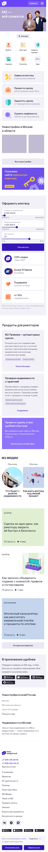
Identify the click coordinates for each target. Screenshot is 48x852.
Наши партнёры (9, 790)
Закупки (5, 807)
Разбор (8, 512)
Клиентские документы (13, 812)
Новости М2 (7, 798)
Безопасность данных (12, 816)
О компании (7, 772)
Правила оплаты (9, 803)
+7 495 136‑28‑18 (10, 759)
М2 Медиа (7, 794)
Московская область (11, 705)
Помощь (6, 785)
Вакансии (6, 776)
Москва (5, 701)
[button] (23, 840)
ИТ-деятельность (10, 781)
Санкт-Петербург (10, 709)
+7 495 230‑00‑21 (10, 763)
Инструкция (10, 602)
